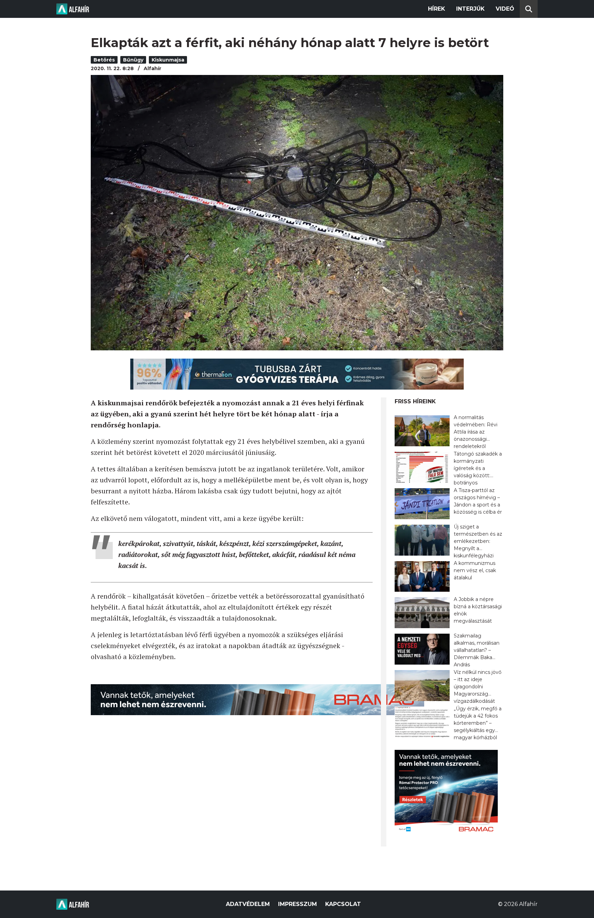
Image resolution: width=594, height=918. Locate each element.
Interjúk (470, 9)
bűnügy (133, 60)
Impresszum (297, 904)
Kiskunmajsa (168, 60)
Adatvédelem (248, 904)
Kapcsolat (343, 904)
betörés (104, 60)
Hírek (436, 9)
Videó (505, 9)
